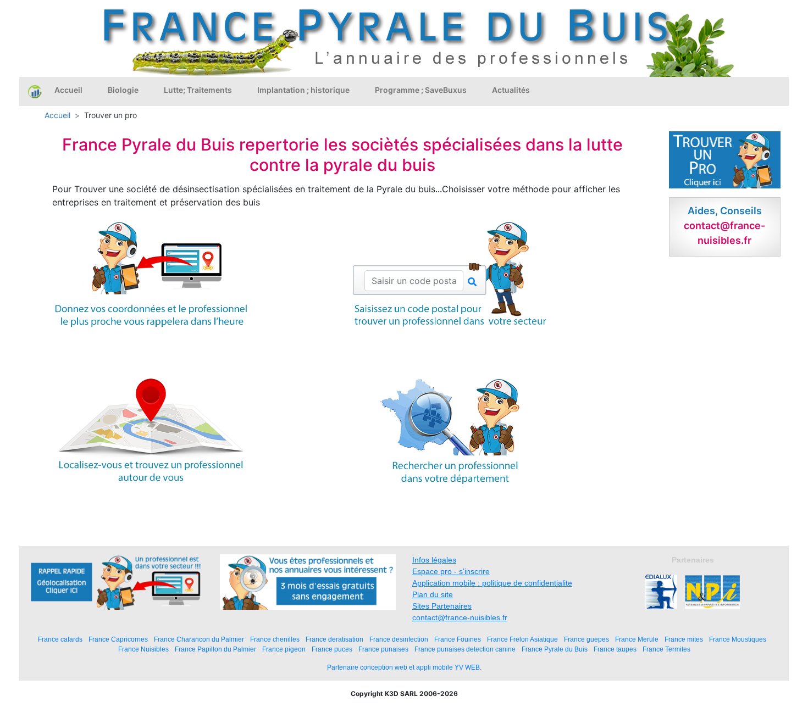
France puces (332, 649)
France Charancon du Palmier (199, 639)
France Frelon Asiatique (522, 639)
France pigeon (284, 649)
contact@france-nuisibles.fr (459, 617)
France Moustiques (737, 639)
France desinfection (398, 639)
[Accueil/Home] (35, 91)
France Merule (636, 639)
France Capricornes (118, 639)
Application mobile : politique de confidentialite (492, 582)
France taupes (615, 649)
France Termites (666, 649)
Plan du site (432, 594)
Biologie (123, 89)
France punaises (383, 649)
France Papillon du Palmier (215, 649)
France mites (684, 639)
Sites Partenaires (442, 606)
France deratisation (334, 639)
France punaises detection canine (465, 649)
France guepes (586, 639)
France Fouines (457, 639)
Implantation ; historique (303, 89)
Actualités (511, 89)
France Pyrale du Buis (555, 649)
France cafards (60, 639)
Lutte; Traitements (198, 89)
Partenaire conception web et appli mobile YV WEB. (404, 667)
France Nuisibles (143, 649)
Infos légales (434, 559)
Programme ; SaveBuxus (421, 89)
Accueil (68, 89)
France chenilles (275, 639)
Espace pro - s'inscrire (451, 571)
